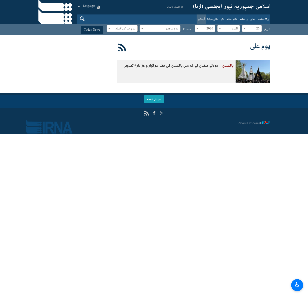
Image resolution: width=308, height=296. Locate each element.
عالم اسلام (231, 19)
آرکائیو (201, 19)
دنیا (222, 19)
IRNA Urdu (231, 7)
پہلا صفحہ (263, 19)
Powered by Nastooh (250, 123)
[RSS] (122, 48)
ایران (253, 19)
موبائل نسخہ (154, 99)
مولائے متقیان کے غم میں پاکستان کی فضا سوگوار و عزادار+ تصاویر (178, 65)
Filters (187, 29)
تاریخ (267, 29)
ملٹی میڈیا (212, 19)
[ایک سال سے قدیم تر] (253, 71)
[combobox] (252, 28)
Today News (92, 30)
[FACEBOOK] (154, 114)
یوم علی (260, 46)
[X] (161, 114)
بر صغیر (244, 19)
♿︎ (297, 284)
